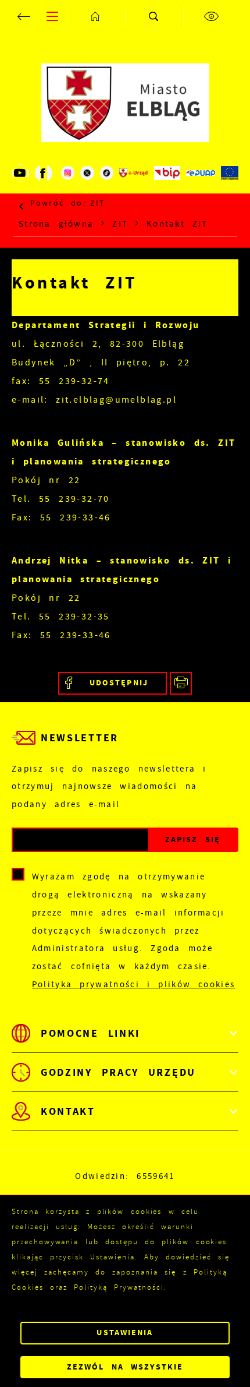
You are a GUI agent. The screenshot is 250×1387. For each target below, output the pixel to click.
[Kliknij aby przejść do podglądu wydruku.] (181, 683)
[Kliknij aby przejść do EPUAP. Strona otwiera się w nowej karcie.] (200, 173)
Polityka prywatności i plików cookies (133, 984)
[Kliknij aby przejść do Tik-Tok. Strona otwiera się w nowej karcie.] (106, 173)
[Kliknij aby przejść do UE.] (229, 173)
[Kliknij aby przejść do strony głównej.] (95, 16)
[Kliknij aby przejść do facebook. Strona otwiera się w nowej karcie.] (43, 173)
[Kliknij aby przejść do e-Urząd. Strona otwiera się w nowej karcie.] (133, 173)
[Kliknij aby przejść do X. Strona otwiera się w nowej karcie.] (87, 173)
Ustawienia (125, 1332)
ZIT (97, 203)
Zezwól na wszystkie (125, 1366)
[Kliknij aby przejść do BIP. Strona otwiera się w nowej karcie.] (167, 173)
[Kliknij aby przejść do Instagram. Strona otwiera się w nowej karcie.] (67, 173)
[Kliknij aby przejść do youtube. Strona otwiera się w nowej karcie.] (20, 173)
